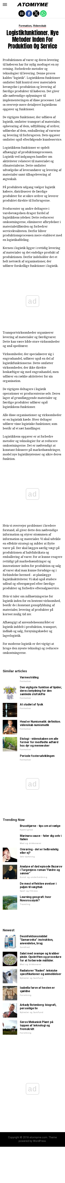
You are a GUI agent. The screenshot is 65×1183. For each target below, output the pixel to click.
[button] (5, 4)
